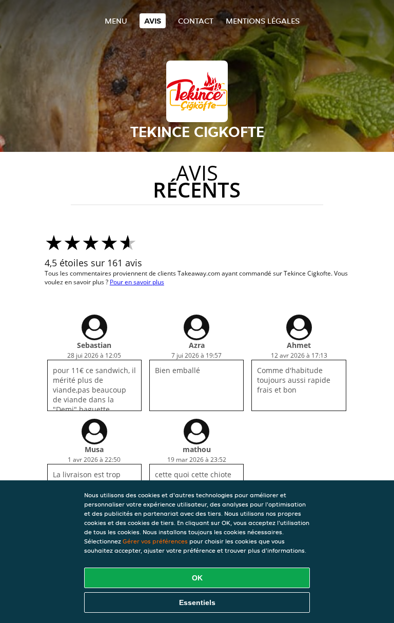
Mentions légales (263, 20)
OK (197, 578)
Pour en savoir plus (137, 282)
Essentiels (197, 602)
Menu (116, 20)
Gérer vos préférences (155, 541)
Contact (195, 20)
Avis (152, 20)
